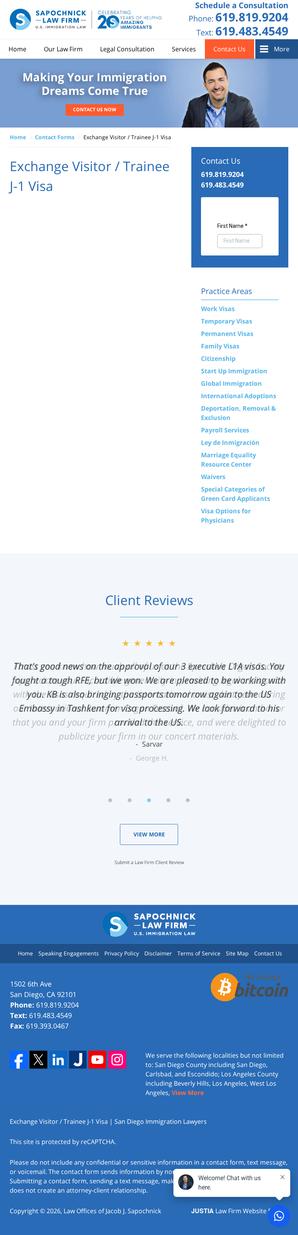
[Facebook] (19, 1060)
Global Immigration (231, 383)
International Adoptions (238, 396)
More (281, 49)
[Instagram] (117, 1060)
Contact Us (229, 49)
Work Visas (218, 308)
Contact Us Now (94, 109)
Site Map (237, 953)
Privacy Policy (121, 953)
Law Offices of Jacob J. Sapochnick (112, 1211)
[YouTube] (97, 1060)
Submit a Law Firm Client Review (149, 862)
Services (184, 49)
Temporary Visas (226, 321)
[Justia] (78, 1060)
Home (17, 49)
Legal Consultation (127, 49)
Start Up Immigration (234, 371)
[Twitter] (38, 1060)
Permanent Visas (227, 333)
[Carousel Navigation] (149, 799)
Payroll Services (225, 430)
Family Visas (220, 346)
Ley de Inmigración (230, 442)
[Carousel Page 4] (168, 800)
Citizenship (218, 358)
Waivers (213, 476)
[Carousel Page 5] (188, 800)
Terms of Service (198, 953)
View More (149, 834)
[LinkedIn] (58, 1060)
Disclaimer (158, 953)
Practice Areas (226, 291)
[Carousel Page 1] (110, 800)
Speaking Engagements (68, 953)
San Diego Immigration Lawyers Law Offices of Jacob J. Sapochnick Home (86, 19)
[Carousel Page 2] (129, 800)
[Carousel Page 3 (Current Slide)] (149, 800)
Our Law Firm (63, 49)
